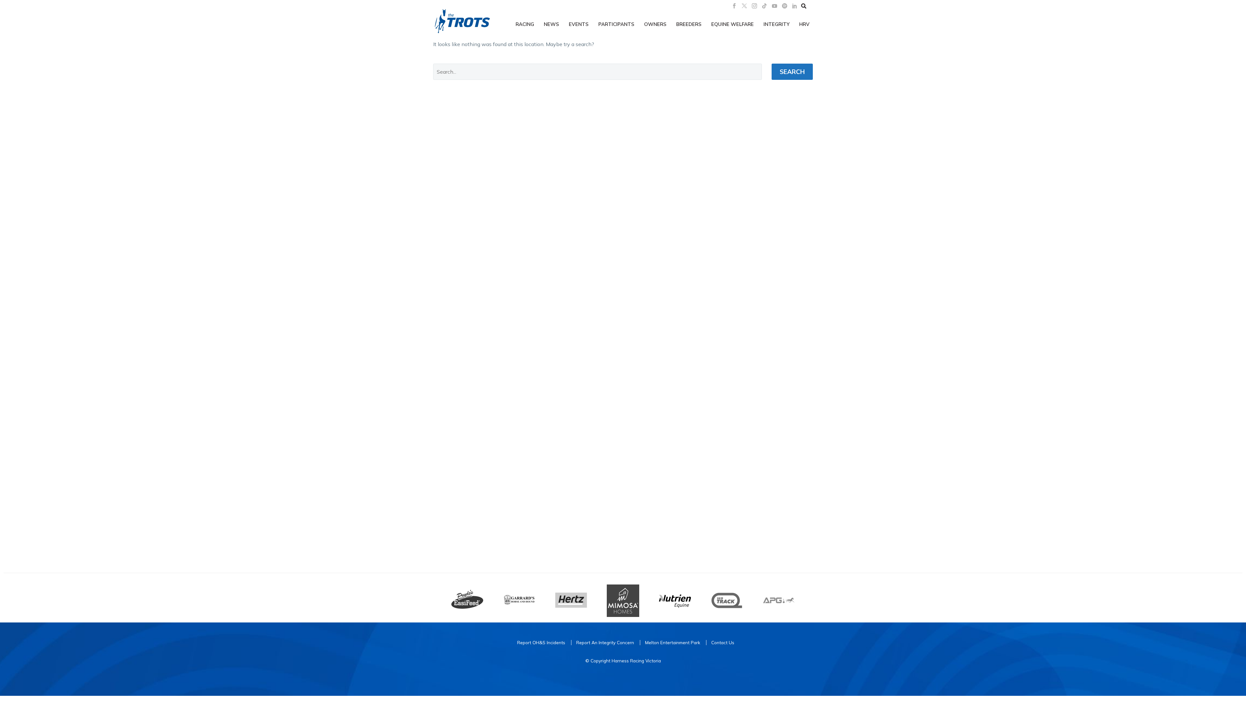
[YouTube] (774, 5)
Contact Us (722, 642)
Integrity (776, 24)
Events (579, 24)
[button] (803, 5)
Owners (655, 24)
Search (792, 72)
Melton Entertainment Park (672, 642)
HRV (804, 24)
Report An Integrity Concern (605, 642)
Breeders (689, 24)
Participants (616, 24)
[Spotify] (784, 5)
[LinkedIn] (794, 5)
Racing (525, 24)
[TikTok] (764, 5)
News (551, 24)
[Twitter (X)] (744, 5)
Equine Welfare (732, 24)
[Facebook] (734, 5)
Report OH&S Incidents (541, 642)
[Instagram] (754, 5)
